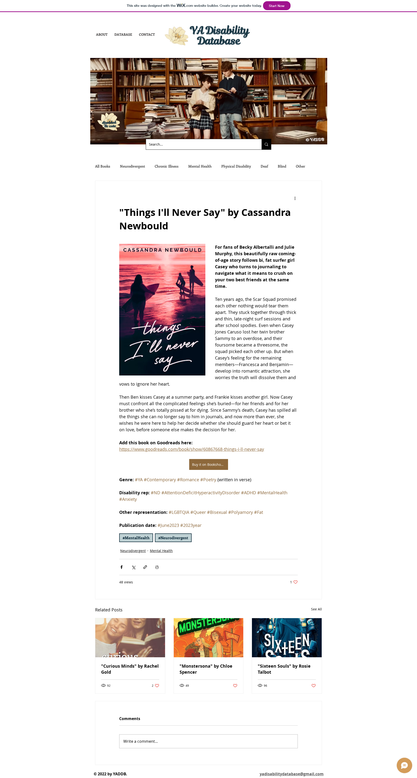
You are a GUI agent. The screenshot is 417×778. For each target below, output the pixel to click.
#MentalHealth (136, 537)
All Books (102, 166)
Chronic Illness (167, 166)
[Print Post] (157, 567)
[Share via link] (145, 567)
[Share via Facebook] (121, 567)
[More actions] (295, 198)
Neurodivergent (132, 166)
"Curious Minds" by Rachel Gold (130, 669)
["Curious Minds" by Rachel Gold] (130, 637)
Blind (282, 166)
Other (300, 166)
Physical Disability (236, 166)
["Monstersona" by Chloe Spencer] (208, 637)
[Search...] (266, 144)
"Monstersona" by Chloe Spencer (206, 669)
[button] (102, 34)
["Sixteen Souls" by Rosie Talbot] (287, 637)
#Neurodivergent (173, 537)
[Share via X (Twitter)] (133, 567)
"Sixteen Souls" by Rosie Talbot (284, 669)
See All (316, 609)
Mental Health (200, 166)
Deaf (264, 166)
